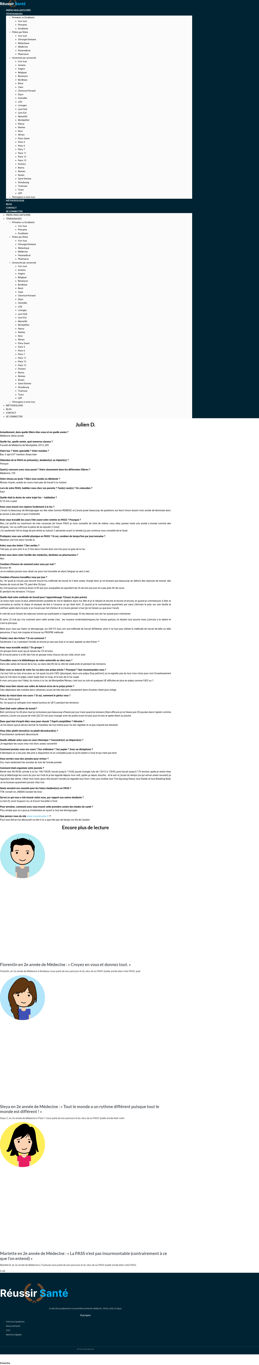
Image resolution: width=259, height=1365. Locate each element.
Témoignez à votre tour (23, 402)
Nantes (21, 127)
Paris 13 (22, 160)
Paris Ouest (24, 138)
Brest (20, 83)
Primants (22, 24)
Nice (20, 131)
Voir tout (22, 21)
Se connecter (14, 211)
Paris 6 (21, 145)
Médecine (23, 46)
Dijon (20, 94)
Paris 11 (22, 153)
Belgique (22, 72)
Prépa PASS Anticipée (18, 215)
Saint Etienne (24, 178)
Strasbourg (23, 182)
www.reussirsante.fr (38, 816)
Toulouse (22, 186)
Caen (20, 87)
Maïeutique (23, 43)
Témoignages (14, 13)
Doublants (23, 28)
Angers (21, 68)
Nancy (21, 123)
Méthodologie (14, 405)
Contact (11, 412)
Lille (20, 101)
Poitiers (22, 164)
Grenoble (22, 98)
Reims (21, 167)
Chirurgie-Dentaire (27, 39)
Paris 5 (21, 142)
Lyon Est (22, 112)
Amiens (22, 65)
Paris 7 (21, 149)
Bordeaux (22, 79)
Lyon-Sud (22, 109)
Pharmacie (23, 54)
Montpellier (23, 120)
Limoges (22, 105)
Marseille (22, 116)
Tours (21, 189)
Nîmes (21, 134)
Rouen (21, 175)
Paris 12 (22, 156)
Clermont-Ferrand (26, 90)
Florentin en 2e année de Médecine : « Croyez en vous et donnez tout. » (65, 964)
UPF (20, 398)
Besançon (23, 76)
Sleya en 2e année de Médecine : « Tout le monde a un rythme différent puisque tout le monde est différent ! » (79, 1109)
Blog (9, 409)
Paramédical (24, 50)
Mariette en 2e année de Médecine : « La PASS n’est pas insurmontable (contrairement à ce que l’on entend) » (83, 1256)
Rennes (21, 171)
